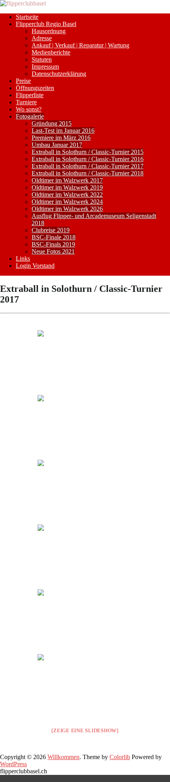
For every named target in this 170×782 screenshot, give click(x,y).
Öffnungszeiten (35, 88)
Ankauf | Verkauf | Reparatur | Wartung (80, 45)
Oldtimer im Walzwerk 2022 (67, 194)
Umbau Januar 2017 (57, 144)
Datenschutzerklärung (59, 73)
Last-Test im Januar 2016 (63, 130)
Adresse (42, 38)
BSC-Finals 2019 (53, 244)
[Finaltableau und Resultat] (85, 685)
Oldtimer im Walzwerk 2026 (67, 208)
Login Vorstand (35, 265)
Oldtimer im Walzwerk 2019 (67, 187)
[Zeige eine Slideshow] (85, 730)
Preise (23, 80)
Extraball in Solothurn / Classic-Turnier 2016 (88, 159)
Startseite (27, 16)
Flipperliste (29, 95)
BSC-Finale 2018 (54, 237)
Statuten (42, 59)
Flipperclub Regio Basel (46, 24)
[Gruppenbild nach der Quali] (85, 491)
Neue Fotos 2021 (53, 251)
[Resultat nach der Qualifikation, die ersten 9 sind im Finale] (85, 620)
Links (23, 258)
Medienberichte (51, 52)
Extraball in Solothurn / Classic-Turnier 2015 (88, 152)
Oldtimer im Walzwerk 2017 (67, 180)
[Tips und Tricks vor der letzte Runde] (85, 426)
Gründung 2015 (52, 123)
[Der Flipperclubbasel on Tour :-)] (85, 361)
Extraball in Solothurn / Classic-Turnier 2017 (88, 166)
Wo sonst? (29, 109)
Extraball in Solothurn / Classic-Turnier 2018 (88, 173)
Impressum (45, 66)
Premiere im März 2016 (61, 137)
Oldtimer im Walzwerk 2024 (67, 201)
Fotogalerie (30, 116)
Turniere (26, 102)
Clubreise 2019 (51, 230)
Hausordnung (49, 31)
